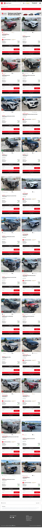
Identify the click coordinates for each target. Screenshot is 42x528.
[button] (20, 24)
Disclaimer (39, 13)
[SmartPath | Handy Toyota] (21, 14)
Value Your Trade (11, 53)
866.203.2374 (34, 2)
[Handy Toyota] (8, 3)
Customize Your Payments (11, 131)
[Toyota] (2, 3)
